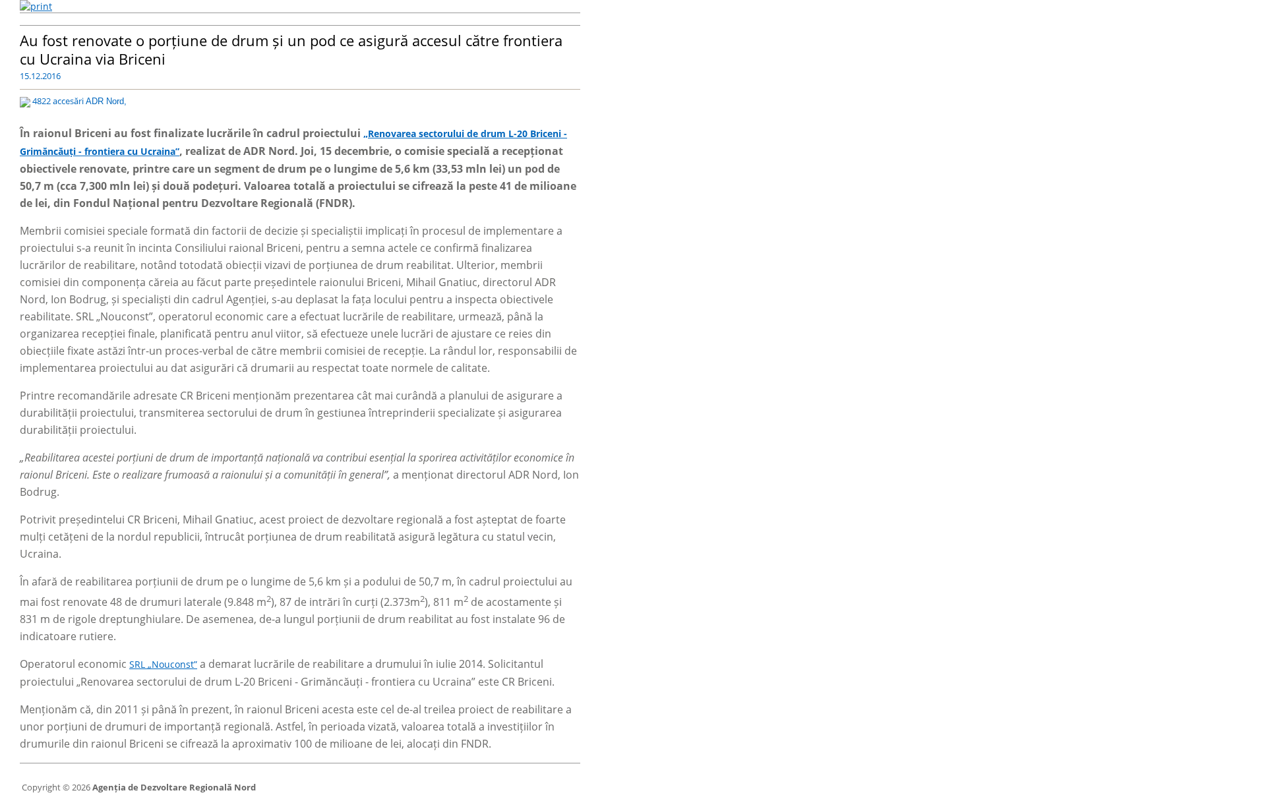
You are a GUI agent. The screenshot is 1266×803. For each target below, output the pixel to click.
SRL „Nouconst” (163, 664)
